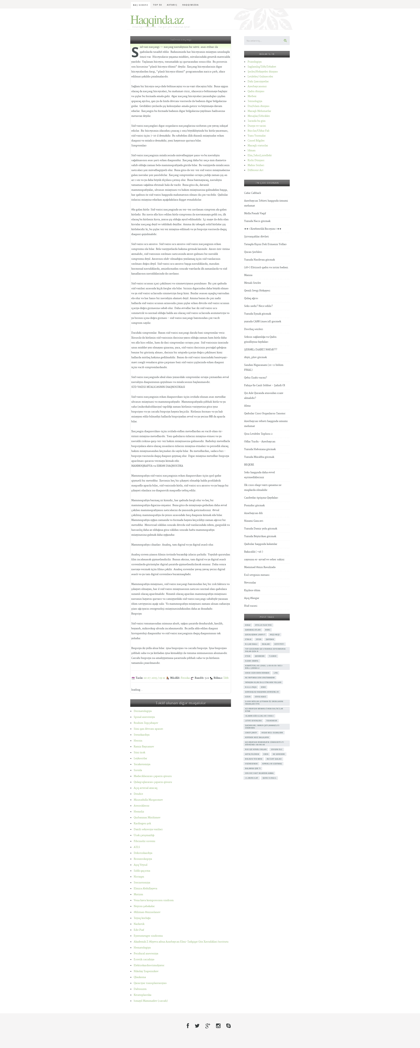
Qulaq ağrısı (251, 298)
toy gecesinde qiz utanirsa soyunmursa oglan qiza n (265, 650)
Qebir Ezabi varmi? (255, 377)
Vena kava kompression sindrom (154, 900)
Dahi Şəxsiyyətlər (258, 81)
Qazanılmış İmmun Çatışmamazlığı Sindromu (262, 726)
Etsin (247, 656)
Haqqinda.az (156, 19)
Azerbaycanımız (257, 86)
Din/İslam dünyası (258, 106)
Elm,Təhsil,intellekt (260, 155)
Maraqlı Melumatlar (259, 111)
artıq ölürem (252, 754)
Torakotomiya (142, 764)
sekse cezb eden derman (257, 673)
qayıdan (270, 639)
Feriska (185, 678)
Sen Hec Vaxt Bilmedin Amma (259, 773)
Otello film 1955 (263, 625)
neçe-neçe (275, 634)
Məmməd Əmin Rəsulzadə (259, 567)
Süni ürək (139, 752)
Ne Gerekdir (279, 754)
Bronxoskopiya (143, 859)
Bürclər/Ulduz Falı (258, 130)
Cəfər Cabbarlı (252, 193)
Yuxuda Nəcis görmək (257, 221)
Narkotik (139, 924)
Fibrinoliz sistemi (144, 841)
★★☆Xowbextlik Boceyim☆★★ (262, 228)
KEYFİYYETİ (279, 644)
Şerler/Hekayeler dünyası (263, 71)
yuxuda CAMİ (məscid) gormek (262, 321)
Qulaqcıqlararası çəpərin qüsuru (153, 782)
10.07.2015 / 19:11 (154, 678)
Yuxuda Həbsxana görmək (260, 449)
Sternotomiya (142, 882)
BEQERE (249, 464)
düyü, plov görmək (255, 357)
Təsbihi (272, 656)
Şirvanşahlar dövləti (256, 236)
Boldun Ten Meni (253, 759)
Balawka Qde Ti (253, 768)
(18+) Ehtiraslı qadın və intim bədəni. (266, 267)
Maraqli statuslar (258, 145)
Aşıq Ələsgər (251, 598)
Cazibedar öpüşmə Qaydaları (261, 497)
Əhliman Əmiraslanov (147, 912)
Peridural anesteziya (146, 953)
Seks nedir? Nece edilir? (258, 306)
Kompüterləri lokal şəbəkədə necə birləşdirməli (264, 666)
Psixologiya (255, 61)
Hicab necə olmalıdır (272, 732)
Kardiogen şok (142, 823)
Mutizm (138, 894)
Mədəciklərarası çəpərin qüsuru (153, 776)
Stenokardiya (141, 734)
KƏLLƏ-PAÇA (250, 687)
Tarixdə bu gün (256, 121)
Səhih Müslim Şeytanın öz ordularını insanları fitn (264, 702)
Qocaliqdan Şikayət (255, 634)
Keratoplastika (142, 995)
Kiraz (248, 625)
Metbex (252, 96)
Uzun (247, 696)
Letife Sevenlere (253, 720)
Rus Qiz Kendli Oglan (255, 749)
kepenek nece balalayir (257, 737)
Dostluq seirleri (253, 329)
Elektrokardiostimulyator (149, 965)
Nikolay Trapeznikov (146, 971)
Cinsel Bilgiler (256, 140)
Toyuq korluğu (142, 918)
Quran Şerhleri (253, 252)
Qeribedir (260, 656)
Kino (263, 687)
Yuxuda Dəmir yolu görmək (260, 528)
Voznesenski (251, 764)
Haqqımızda (190, 4)
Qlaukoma (140, 977)
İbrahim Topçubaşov (146, 723)
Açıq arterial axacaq (145, 788)
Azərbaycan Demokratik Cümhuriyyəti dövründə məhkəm (264, 743)
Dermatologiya (143, 711)
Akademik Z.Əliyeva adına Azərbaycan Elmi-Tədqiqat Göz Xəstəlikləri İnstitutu (181, 941)
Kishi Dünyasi (256, 160)
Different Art (255, 170)
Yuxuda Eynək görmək (257, 313)
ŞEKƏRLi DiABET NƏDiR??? (260, 349)
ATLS (137, 847)
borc (267, 630)
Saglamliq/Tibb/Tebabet (262, 66)
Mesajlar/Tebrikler (259, 116)
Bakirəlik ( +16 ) (253, 551)
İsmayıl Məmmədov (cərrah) (151, 1000)
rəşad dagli (251, 644)
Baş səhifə (140, 5)
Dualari (266, 644)
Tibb (226, 678)
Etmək (248, 639)
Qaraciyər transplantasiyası (150, 983)
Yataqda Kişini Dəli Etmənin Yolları (265, 244)
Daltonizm (140, 989)
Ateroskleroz (141, 805)
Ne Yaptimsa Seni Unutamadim (260, 677)
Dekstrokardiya (143, 853)
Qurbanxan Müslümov (147, 817)
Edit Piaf (139, 930)
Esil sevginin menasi (256, 575)
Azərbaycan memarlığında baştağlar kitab (264, 709)
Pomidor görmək (254, 505)
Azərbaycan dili (253, 513)
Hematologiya (142, 947)
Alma (247, 405)
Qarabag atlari (253, 630)
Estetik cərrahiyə (144, 959)
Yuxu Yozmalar (257, 135)
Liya (276, 673)
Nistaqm (139, 876)
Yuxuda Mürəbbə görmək (259, 457)
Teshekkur (271, 720)
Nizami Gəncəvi (253, 521)
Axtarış (172, 4)
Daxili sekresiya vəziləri (148, 829)
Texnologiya (255, 101)
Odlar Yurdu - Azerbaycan (259, 441)
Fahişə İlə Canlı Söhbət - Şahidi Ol (264, 385)
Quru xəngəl (269, 778)
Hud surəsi (250, 605)
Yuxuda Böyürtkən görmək (260, 536)
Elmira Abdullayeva (145, 888)
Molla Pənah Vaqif (255, 213)
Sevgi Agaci (260, 696)
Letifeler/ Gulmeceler (260, 76)
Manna (248, 275)
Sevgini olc (276, 749)
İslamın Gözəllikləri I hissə (259, 716)
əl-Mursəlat (251, 778)
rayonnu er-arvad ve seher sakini (264, 559)
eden (265, 754)
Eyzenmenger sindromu (148, 935)
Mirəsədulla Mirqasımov (148, 799)
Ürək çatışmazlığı (144, 835)
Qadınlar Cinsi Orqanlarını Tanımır (264, 413)
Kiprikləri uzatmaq (272, 764)
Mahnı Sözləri (256, 165)
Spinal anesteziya (144, 717)
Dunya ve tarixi (257, 125)
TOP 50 (157, 4)
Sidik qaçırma (142, 870)
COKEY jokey (251, 732)
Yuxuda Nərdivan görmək (259, 259)
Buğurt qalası (274, 759)
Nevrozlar (250, 582)
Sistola (138, 770)
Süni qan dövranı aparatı (148, 728)
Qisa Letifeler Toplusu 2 (258, 433)
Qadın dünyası (256, 91)
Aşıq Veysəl (140, 864)
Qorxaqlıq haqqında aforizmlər (262, 692)
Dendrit (138, 794)
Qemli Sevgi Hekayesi (257, 290)
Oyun (258, 639)
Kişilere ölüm (252, 590)
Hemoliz (139, 811)
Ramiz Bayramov (144, 746)
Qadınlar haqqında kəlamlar (260, 544)
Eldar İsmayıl (252, 661)
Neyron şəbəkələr (144, 906)
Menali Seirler (252, 283)
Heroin (138, 740)
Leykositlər (140, 758)
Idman (251, 150)
